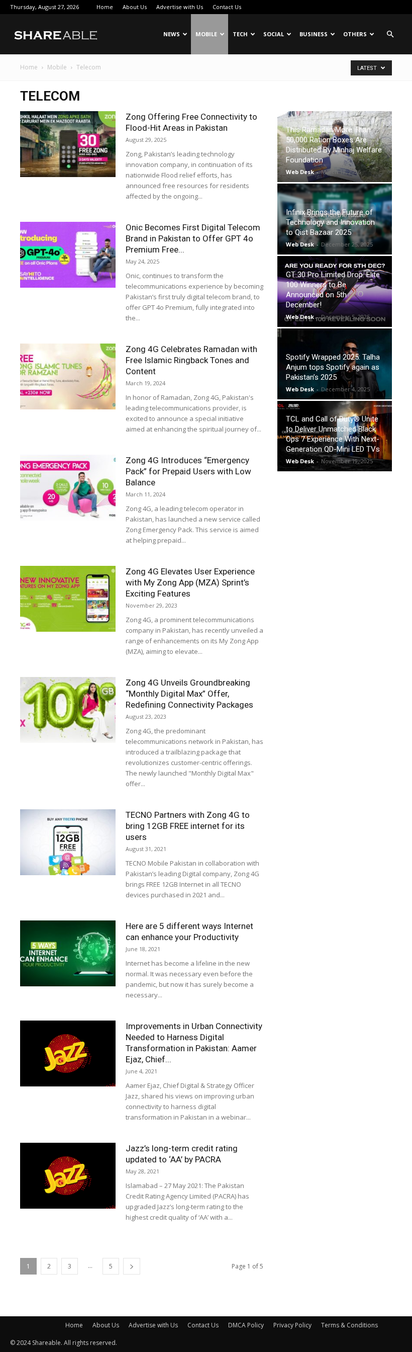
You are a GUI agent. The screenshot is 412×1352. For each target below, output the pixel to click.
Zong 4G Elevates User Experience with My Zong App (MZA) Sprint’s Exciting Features (190, 582)
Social (273, 34)
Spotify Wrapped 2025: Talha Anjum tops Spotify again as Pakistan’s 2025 (333, 367)
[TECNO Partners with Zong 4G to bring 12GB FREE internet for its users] (68, 842)
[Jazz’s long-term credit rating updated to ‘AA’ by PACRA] (68, 1176)
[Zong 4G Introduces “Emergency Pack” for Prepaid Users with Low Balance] (68, 488)
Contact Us (227, 7)
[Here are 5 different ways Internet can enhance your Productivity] (68, 953)
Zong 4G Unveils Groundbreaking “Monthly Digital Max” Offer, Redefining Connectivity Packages (189, 694)
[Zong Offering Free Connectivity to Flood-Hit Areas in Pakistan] (68, 144)
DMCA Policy (246, 1325)
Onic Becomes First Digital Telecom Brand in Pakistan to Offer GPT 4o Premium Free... (193, 238)
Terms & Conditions (349, 1325)
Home (104, 7)
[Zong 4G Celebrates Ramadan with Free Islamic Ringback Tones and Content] (68, 376)
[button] (390, 34)
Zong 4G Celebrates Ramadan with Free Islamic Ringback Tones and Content (191, 360)
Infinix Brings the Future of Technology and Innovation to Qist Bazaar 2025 (330, 222)
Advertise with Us (179, 7)
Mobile (206, 34)
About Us (135, 7)
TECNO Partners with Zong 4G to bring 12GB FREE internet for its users (188, 826)
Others (355, 34)
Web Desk (300, 172)
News (171, 34)
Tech (240, 34)
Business (313, 34)
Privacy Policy (292, 1325)
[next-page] (131, 1266)
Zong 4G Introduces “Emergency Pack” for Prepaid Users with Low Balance (188, 471)
